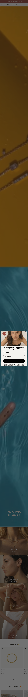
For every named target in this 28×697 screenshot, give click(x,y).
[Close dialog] (26, 332)
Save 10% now (14, 361)
